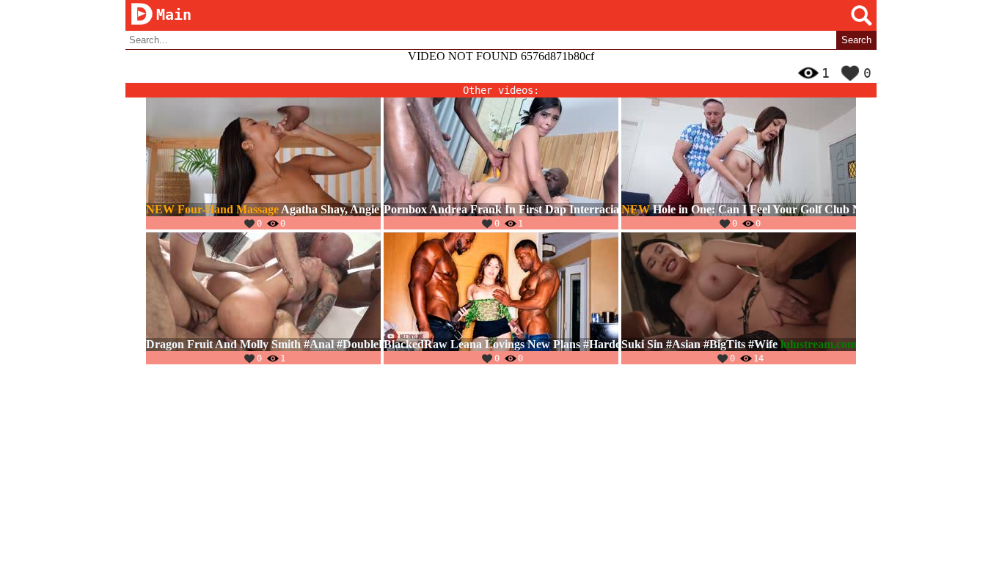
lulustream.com (818, 344)
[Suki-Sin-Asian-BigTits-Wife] (738, 298)
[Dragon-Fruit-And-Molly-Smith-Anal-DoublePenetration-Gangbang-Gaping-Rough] (263, 298)
